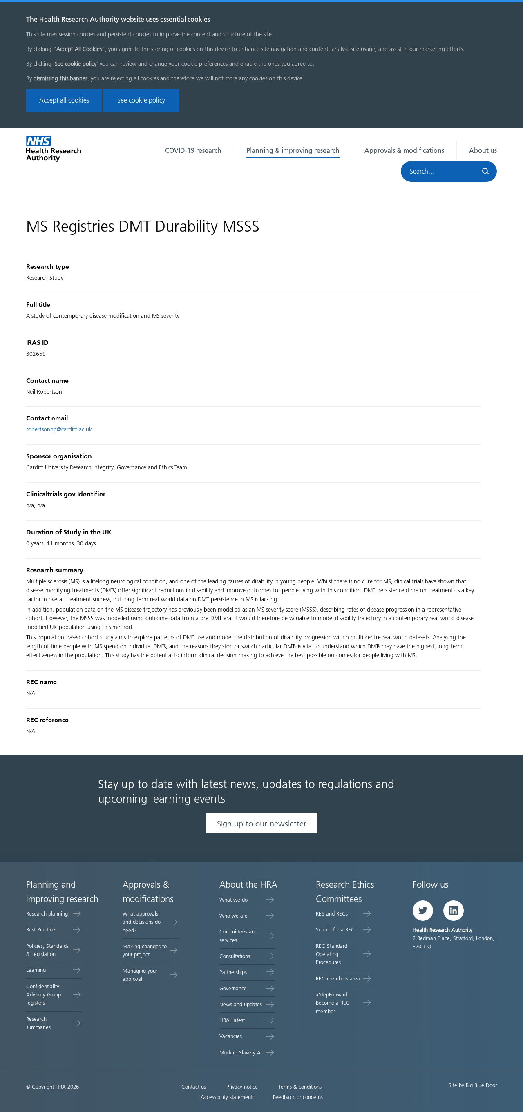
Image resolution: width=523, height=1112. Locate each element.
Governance (233, 988)
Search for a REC (335, 930)
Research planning (47, 914)
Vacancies (230, 1036)
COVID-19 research (193, 150)
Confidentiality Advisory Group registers (43, 994)
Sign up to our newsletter (261, 823)
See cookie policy (141, 100)
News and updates (240, 1004)
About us (483, 150)
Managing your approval (140, 975)
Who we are (233, 916)
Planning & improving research (293, 150)
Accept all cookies (64, 100)
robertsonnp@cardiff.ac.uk (59, 429)
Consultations (234, 956)
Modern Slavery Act (242, 1052)
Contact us (193, 1087)
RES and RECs (332, 914)
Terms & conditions (300, 1087)
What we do (233, 900)
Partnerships (233, 972)
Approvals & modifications (404, 150)
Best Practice (40, 930)
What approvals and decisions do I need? (143, 922)
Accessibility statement (227, 1097)
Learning (36, 970)
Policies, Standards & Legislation (47, 950)
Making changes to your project (145, 950)
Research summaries (38, 1023)
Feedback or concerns (298, 1097)
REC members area (338, 979)
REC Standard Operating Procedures (331, 954)
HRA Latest (232, 1020)
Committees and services (238, 936)
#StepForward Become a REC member (333, 1002)
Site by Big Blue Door (473, 1085)
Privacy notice (242, 1087)
